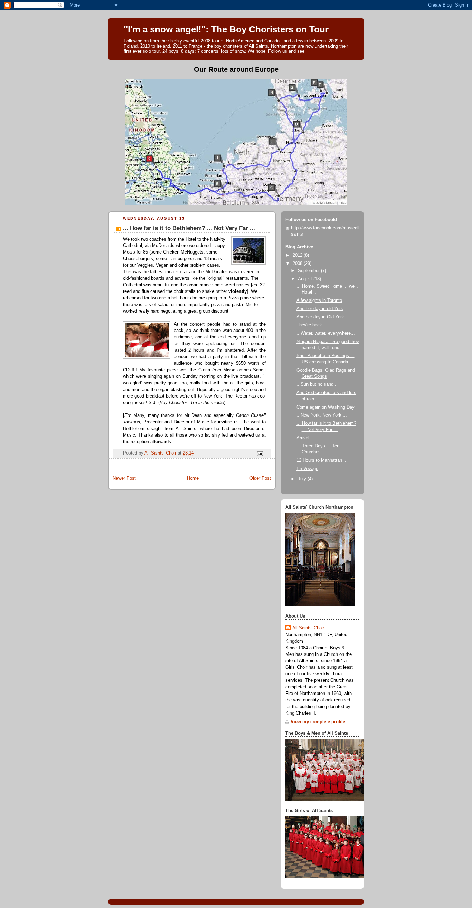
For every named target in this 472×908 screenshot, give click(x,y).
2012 (298, 255)
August (305, 279)
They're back (309, 325)
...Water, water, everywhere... (325, 333)
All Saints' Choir (308, 627)
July (303, 479)
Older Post (260, 478)
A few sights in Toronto (319, 300)
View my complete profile (318, 721)
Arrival (302, 438)
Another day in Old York (320, 317)
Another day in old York (319, 308)
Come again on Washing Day (325, 407)
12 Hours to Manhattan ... (322, 460)
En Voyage (307, 468)
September (309, 270)
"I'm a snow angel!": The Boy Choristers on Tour (226, 29)
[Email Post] (259, 453)
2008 (298, 263)
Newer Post (124, 478)
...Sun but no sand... (317, 384)
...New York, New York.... (321, 415)
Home (193, 478)
